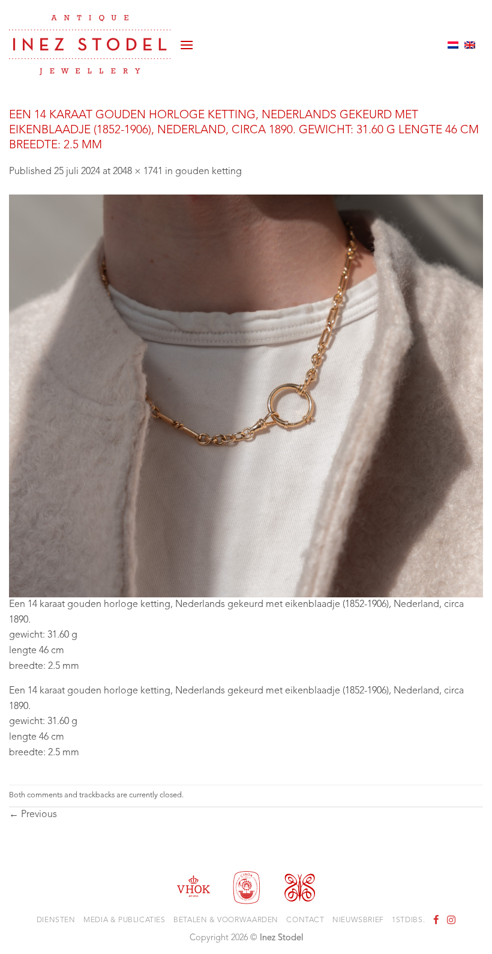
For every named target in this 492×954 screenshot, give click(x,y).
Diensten (56, 920)
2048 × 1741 (138, 172)
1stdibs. (408, 920)
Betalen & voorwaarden (225, 920)
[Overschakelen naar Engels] (469, 45)
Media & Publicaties (124, 920)
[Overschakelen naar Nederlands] (453, 45)
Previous (33, 815)
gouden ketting (208, 172)
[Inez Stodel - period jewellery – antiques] (89, 45)
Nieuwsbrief (358, 920)
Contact (305, 920)
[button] (186, 44)
